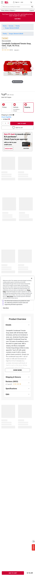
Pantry (18, 26)
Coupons (32, 10)
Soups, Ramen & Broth (12, 28)
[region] (17, 288)
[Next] (31, 68)
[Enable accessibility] (33, 541)
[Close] (32, 278)
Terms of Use (10, 296)
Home (5, 26)
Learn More (17, 18)
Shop (6, 41)
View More (6, 308)
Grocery (11, 26)
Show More (17, 370)
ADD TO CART (22, 123)
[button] (17, 117)
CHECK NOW (8, 148)
